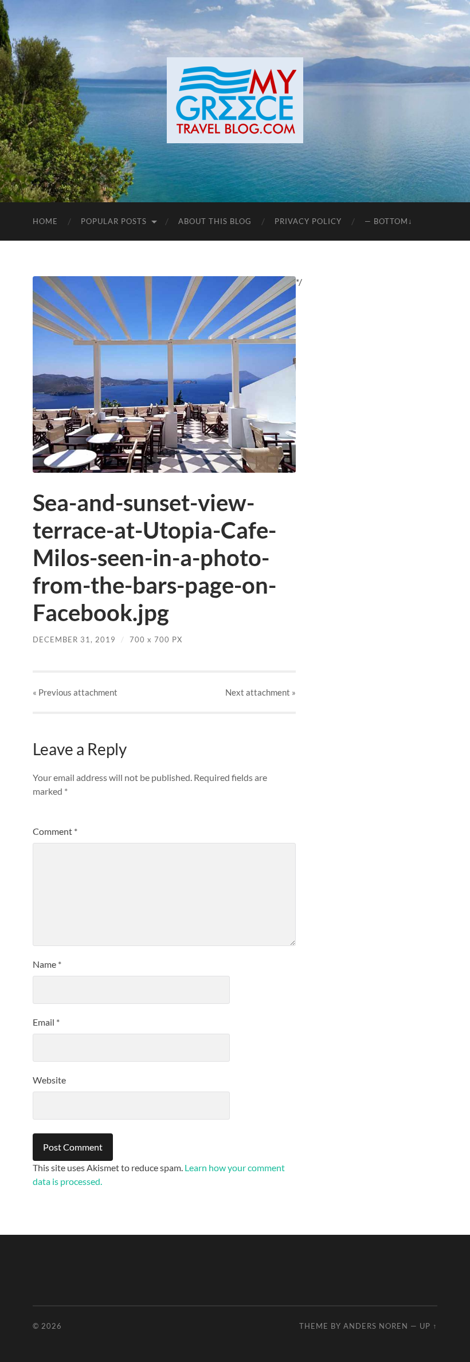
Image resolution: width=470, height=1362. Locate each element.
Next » (260, 692)
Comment (55, 831)
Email (46, 1021)
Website (49, 1079)
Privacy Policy (308, 221)
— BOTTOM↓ (389, 221)
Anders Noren (375, 1325)
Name (47, 964)
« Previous (75, 692)
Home (45, 221)
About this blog (215, 221)
